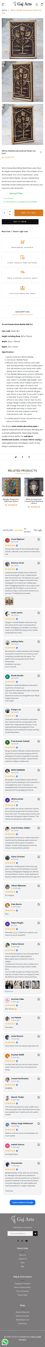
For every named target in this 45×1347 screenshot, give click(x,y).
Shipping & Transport (22, 1284)
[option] (11, 494)
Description (23, 312)
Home (4, 10)
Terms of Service (22, 1291)
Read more (9, 991)
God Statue (22, 1324)
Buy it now (20, 222)
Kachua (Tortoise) (22, 1316)
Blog (22, 1266)
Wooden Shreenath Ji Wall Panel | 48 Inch (11, 500)
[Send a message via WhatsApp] (5, 1342)
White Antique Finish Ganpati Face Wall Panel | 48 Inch (33, 501)
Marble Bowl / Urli (22, 1320)
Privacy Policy (22, 1295)
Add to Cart (28, 213)
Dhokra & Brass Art (22, 1312)
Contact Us (22, 1259)
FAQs (22, 1263)
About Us (22, 1255)
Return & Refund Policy (22, 1287)
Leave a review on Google (22, 1202)
